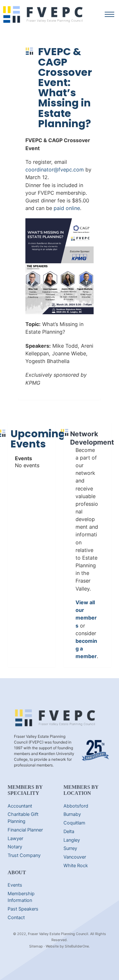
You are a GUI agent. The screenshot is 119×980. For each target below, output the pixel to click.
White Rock (75, 865)
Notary (15, 847)
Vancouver (74, 857)
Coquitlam (74, 823)
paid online (67, 208)
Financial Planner (25, 830)
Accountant (20, 806)
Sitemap (36, 946)
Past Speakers (23, 909)
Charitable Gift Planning (23, 817)
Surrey (70, 848)
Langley (71, 840)
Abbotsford (75, 806)
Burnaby (72, 814)
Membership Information (21, 897)
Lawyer (15, 838)
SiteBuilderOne (77, 946)
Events (15, 885)
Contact (16, 917)
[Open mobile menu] (109, 14)
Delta (68, 831)
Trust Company (24, 855)
